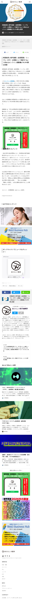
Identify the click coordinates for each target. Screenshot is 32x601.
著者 (3, 576)
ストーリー (4, 567)
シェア (7, 52)
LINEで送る (26, 52)
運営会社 (4, 586)
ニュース (16, 32)
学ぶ (3, 569)
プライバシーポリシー (7, 588)
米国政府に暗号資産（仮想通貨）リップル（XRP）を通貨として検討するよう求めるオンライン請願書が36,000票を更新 (16, 41)
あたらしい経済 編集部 (20, 308)
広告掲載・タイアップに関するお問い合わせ (12, 597)
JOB (3, 574)
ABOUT (3, 578)
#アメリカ (5, 285)
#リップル (20, 285)
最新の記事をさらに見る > (16, 470)
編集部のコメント (6, 46)
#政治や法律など (12, 285)
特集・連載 (4, 564)
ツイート (17, 52)
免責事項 (4, 590)
